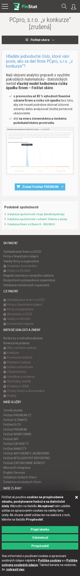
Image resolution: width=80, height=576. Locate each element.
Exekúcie (13, 352)
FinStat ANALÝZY (15, 448)
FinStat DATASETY (16, 443)
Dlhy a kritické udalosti (22, 348)
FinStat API (10, 439)
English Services (14, 472)
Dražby (11, 395)
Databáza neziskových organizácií (26, 285)
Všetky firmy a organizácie (21, 261)
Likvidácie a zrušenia (21, 376)
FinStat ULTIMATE (15, 420)
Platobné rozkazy (19, 362)
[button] (64, 6)
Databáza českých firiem (20, 477)
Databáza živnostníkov (22, 266)
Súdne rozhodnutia (20, 367)
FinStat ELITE (12, 424)
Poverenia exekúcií (19, 357)
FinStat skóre (40, 40)
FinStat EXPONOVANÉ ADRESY (24, 463)
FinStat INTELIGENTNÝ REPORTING (26, 458)
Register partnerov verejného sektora (28, 275)
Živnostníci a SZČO (19, 314)
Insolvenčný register (20, 323)
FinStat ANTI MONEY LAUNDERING (26, 453)
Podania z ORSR (18, 386)
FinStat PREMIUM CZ (17, 415)
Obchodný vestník (19, 381)
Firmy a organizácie (20, 309)
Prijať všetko (40, 529)
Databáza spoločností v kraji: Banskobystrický (35, 214)
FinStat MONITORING (17, 434)
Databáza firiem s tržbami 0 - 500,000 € (31, 224)
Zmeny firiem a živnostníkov (26, 391)
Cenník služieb (13, 410)
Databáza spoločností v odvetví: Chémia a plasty (37, 219)
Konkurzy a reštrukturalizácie (23, 338)
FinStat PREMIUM (15, 429)
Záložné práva (16, 371)
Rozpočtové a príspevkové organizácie (29, 280)
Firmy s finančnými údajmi (20, 256)
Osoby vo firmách (19, 270)
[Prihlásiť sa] (74, 6)
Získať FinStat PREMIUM (40, 187)
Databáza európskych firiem (22, 482)
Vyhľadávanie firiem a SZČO (22, 251)
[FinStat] (25, 9)
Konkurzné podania (16, 343)
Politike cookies (49, 560)
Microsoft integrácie (17, 467)
